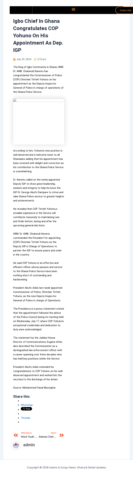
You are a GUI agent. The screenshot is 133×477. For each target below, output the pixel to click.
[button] (73, 9)
